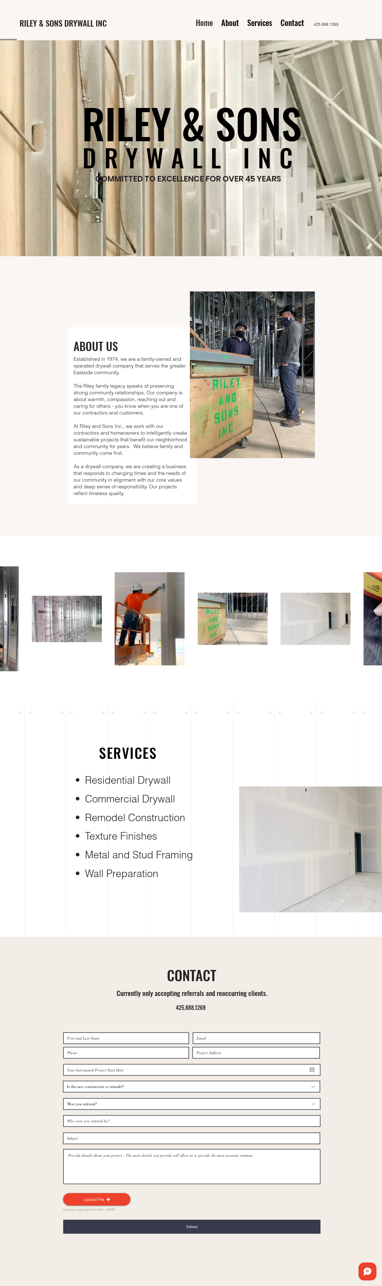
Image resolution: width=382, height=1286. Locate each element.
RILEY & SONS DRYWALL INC (63, 23)
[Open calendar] (312, 1070)
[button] (96, 1199)
